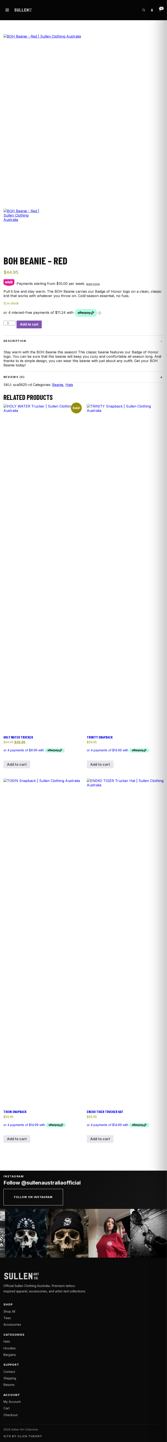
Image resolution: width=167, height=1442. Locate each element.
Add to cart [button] (17, 764)
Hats (69, 385)
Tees (7, 1318)
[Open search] (143, 10)
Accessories (12, 1324)
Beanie (57, 385)
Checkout (10, 1415)
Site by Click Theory (22, 1436)
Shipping (9, 1378)
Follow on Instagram (33, 1197)
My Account (12, 1402)
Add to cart (29, 324)
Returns (9, 1385)
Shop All (9, 1311)
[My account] (151, 10)
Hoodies (9, 1348)
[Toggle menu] (7, 10)
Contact (9, 1371)
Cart (6, 1408)
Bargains (9, 1355)
